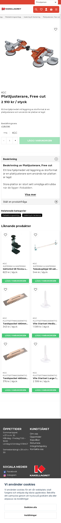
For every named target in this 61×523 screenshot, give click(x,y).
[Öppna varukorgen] (51, 9)
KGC (3, 92)
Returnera (35, 443)
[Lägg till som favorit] (41, 9)
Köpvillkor (35, 440)
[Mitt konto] (46, 9)
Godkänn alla (30, 507)
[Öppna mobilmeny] (56, 9)
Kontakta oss (36, 449)
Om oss (34, 433)
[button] (55, 29)
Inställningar (30, 515)
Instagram (11, 475)
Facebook (12, 471)
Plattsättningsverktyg (13, 17)
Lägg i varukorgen (15, 281)
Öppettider (35, 437)
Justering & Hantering (32, 17)
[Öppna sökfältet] (36, 9)
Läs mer (6, 126)
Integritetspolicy (38, 446)
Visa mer (30, 194)
